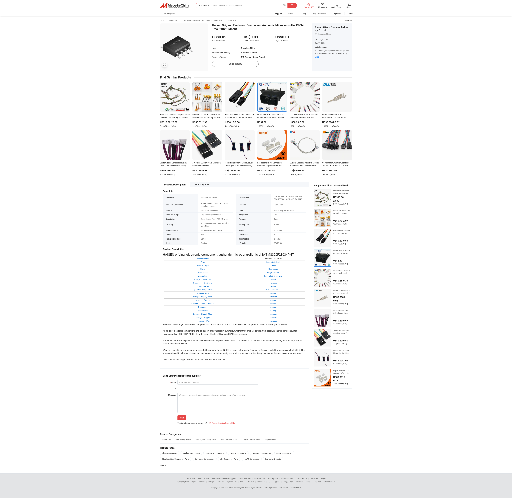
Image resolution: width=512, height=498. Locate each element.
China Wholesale (245, 479)
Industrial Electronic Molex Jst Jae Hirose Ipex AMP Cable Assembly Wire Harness (341, 352)
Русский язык (232, 482)
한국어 (277, 482)
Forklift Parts (165, 439)
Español (202, 482)
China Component (169, 453)
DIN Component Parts (229, 459)
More (317, 57)
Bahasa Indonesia (329, 482)
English (193, 482)
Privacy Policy (296, 487)
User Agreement (271, 487)
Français (221, 482)
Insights (323, 479)
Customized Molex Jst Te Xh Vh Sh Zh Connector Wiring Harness (341, 272)
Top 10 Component (251, 459)
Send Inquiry (235, 63)
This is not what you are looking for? (192, 423)
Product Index (302, 479)
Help (304, 13)
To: (175, 388)
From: (173, 382)
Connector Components (204, 459)
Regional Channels (287, 479)
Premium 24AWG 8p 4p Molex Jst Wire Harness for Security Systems (341, 212)
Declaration (283, 487)
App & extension (319, 13)
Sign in (349, 7)
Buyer (290, 13)
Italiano (242, 482)
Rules (350, 13)
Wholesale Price (259, 479)
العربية (270, 482)
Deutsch (251, 482)
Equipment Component (215, 453)
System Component (238, 453)
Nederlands (261, 482)
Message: (171, 395)
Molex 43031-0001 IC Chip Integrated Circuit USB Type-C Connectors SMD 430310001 (341, 292)
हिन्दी (291, 482)
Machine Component (191, 453)
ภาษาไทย (299, 482)
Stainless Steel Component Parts (175, 459)
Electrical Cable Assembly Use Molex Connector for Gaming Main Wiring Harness (341, 192)
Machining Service (183, 439)
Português (211, 482)
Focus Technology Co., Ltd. (238, 487)
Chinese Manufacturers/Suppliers (224, 479)
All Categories (169, 13)
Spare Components (284, 453)
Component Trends (273, 459)
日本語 (285, 482)
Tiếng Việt (317, 482)
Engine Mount (271, 439)
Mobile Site (314, 479)
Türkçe (308, 482)
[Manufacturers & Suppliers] (174, 5)
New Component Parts (261, 453)
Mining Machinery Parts (206, 439)
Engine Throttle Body (251, 439)
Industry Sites (273, 479)
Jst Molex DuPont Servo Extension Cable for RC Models (341, 332)
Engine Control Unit (229, 439)
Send (182, 417)
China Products (203, 479)
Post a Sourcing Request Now (222, 423)
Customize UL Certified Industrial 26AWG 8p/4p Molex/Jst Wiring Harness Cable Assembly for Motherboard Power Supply (341, 312)
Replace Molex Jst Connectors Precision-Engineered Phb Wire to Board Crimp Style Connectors (341, 371)
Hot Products (190, 479)
